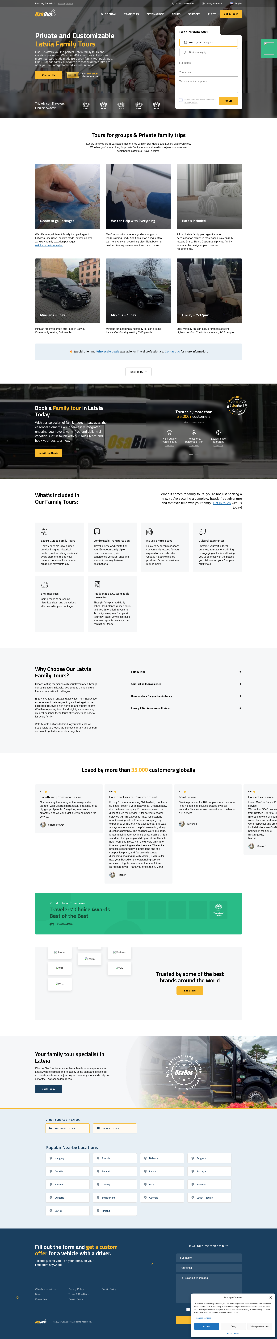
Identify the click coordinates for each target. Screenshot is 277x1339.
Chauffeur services (45, 1289)
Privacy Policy (233, 1333)
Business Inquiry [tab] (198, 52)
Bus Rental (108, 14)
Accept (206, 1326)
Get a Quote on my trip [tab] (201, 42)
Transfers (131, 14)
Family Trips (138, 671)
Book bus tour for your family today (151, 696)
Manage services (203, 1318)
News (38, 1294)
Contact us (172, 351)
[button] (270, 1297)
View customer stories (194, 422)
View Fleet (169, 446)
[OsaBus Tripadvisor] (269, 48)
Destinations (155, 14)
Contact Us (218, 446)
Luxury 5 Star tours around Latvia (150, 708)
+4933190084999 (185, 3)
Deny (233, 1326)
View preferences (260, 1326)
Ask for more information (49, 245)
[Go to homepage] (45, 12)
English (238, 3)
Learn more (194, 446)
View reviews (65, 924)
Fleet (212, 14)
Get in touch (222, 503)
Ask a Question (65, 3)
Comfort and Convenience (146, 683)
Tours (176, 14)
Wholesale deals (107, 351)
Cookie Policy (75, 1299)
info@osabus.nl (214, 3)
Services (194, 14)
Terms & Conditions (78, 1294)
